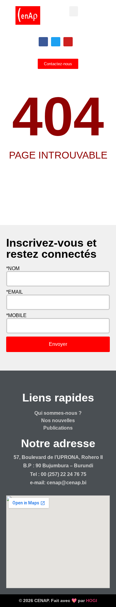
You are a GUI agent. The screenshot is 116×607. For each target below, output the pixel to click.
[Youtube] (68, 41)
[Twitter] (55, 41)
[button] (73, 11)
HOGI (91, 600)
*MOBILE (16, 315)
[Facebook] (43, 41)
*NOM (12, 268)
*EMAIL (14, 292)
